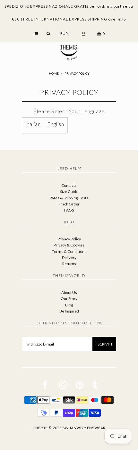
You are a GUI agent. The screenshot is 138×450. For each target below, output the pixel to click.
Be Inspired (69, 311)
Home (54, 73)
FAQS (69, 210)
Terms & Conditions (69, 251)
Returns (69, 263)
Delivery (69, 257)
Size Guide (69, 191)
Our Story (69, 298)
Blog (69, 305)
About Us (69, 292)
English (55, 124)
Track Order (69, 204)
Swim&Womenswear (84, 428)
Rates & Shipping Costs (69, 198)
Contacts (69, 185)
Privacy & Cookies (69, 245)
